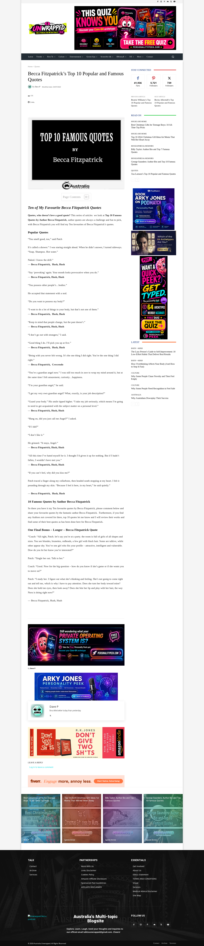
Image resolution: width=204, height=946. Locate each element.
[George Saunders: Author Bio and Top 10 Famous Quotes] (163, 818)
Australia (136, 395)
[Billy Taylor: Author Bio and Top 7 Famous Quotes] (122, 818)
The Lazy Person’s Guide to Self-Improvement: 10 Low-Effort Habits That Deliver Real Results (153, 352)
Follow (153, 77)
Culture (135, 373)
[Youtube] (174, 1)
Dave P (37, 87)
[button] (173, 56)
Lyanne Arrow (69, 840)
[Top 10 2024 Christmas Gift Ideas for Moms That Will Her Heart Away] (81, 818)
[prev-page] (133, 180)
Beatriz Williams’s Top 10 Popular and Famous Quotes (141, 103)
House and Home (139, 121)
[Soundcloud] (167, 1)
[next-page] (137, 180)
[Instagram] (161, 1)
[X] (171, 1)
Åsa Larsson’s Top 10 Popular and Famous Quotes (153, 174)
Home (30, 66)
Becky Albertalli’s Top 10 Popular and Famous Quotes (164, 103)
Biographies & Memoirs (142, 146)
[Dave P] (30, 86)
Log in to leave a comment (41, 767)
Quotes (37, 66)
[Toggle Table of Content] (85, 197)
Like (138, 77)
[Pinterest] (164, 1)
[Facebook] (157, 1)
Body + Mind (137, 348)
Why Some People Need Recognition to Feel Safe (153, 388)
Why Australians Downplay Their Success (149, 398)
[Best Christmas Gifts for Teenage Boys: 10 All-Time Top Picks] (40, 818)
